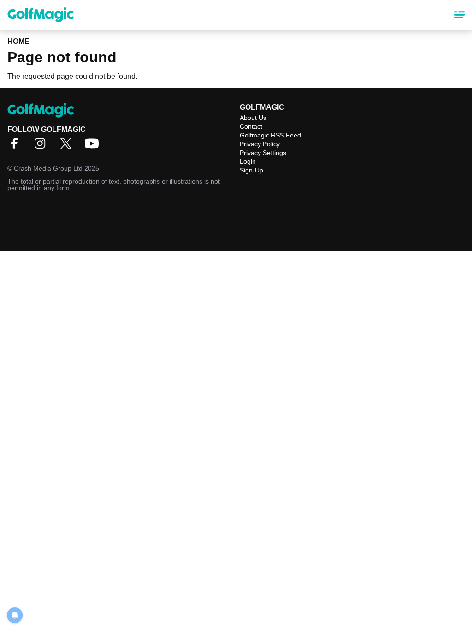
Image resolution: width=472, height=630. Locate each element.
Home (18, 41)
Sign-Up (251, 170)
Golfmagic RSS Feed (270, 135)
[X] (68, 146)
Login (248, 161)
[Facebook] (16, 146)
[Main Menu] (459, 15)
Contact (251, 126)
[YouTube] (94, 146)
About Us (253, 117)
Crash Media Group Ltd (48, 168)
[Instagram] (42, 146)
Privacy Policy (260, 144)
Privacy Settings (263, 152)
